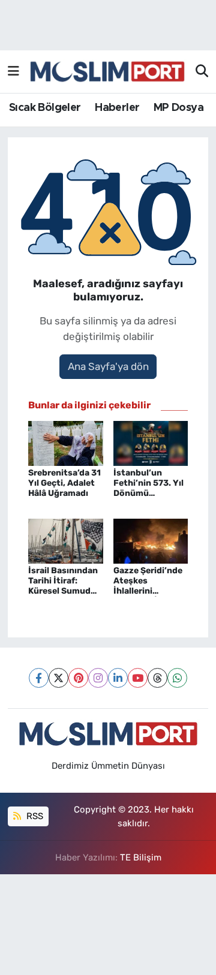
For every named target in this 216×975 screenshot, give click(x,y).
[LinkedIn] (118, 678)
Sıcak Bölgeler (45, 108)
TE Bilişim (140, 857)
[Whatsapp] (177, 678)
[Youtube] (138, 678)
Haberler (117, 108)
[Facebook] (39, 678)
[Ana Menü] (13, 71)
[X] (58, 678)
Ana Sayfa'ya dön (108, 366)
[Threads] (157, 678)
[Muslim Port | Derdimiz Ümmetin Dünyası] (107, 72)
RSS (33, 816)
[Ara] (202, 72)
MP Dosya (178, 108)
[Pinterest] (78, 678)
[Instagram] (98, 678)
